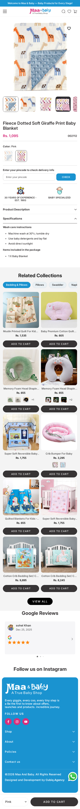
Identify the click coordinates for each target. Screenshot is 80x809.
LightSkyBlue (8, 156)
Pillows (40, 284)
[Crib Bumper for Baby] (59, 432)
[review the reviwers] (10, 637)
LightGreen (10, 400)
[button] (75, 11)
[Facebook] (8, 721)
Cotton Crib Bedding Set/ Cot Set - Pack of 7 (21, 576)
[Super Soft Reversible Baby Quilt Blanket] (21, 432)
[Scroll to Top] (73, 788)
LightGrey (48, 400)
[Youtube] (25, 721)
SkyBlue (63, 465)
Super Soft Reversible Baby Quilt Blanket (20, 453)
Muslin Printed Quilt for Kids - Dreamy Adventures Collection (21, 331)
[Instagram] (17, 721)
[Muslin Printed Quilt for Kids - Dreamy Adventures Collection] (21, 310)
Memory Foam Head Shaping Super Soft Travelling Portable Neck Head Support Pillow (59, 388)
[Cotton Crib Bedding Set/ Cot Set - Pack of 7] (21, 555)
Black (26, 400)
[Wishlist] (69, 11)
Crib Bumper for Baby (59, 453)
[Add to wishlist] (68, 28)
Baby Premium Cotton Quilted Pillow (59, 331)
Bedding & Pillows (16, 284)
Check (66, 177)
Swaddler (57, 284)
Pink (21, 156)
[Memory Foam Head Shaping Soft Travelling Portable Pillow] (21, 367)
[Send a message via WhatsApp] (72, 776)
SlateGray (56, 400)
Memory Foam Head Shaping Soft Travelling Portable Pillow (21, 388)
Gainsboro (18, 400)
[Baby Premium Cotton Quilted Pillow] (59, 310)
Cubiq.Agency (55, 780)
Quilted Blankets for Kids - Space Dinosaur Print (21, 518)
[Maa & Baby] (40, 11)
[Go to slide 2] (40, 656)
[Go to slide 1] (37, 656)
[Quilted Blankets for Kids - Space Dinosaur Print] (21, 497)
